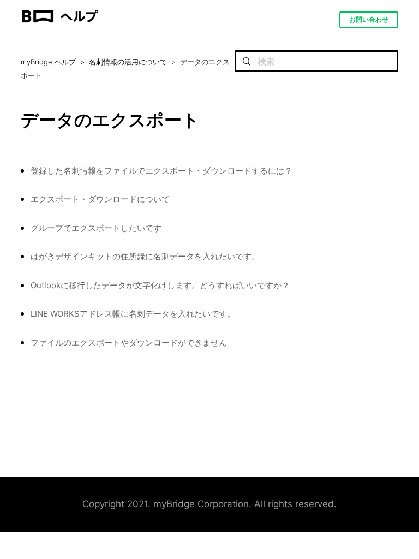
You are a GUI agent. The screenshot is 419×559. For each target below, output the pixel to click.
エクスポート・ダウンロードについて (100, 199)
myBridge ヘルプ (48, 61)
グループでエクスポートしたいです (96, 228)
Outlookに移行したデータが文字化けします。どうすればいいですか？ (160, 285)
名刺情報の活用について (128, 61)
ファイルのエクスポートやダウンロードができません (129, 342)
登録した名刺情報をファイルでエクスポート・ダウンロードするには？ (161, 170)
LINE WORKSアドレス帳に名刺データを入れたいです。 (133, 313)
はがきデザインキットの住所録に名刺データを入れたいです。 (145, 256)
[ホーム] (59, 33)
